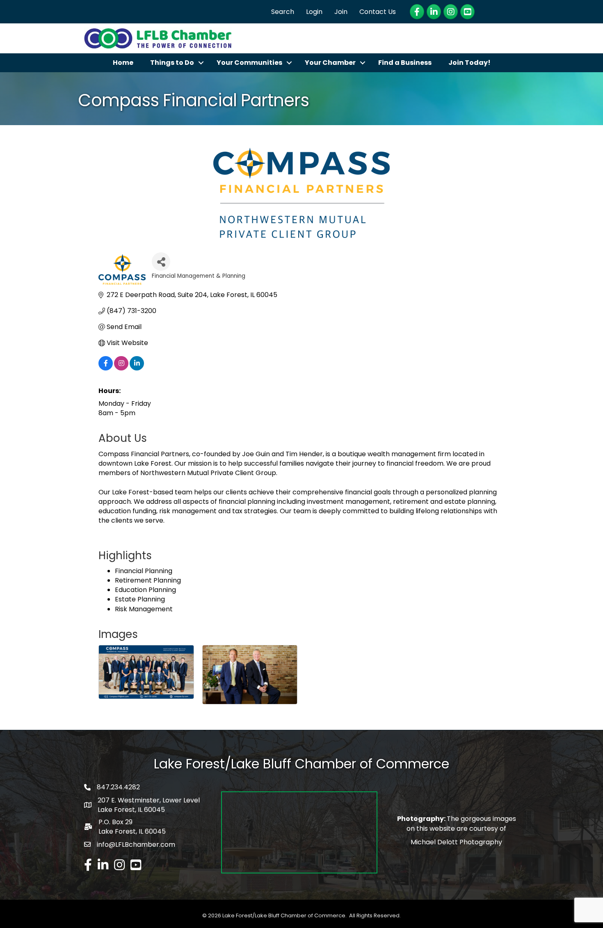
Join (340, 11)
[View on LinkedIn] (137, 368)
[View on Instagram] (121, 368)
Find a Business (405, 62)
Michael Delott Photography (456, 842)
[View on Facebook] (105, 368)
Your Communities (249, 62)
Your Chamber (330, 62)
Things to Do (172, 62)
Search (282, 11)
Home (123, 62)
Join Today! (469, 62)
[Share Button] (161, 261)
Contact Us (377, 11)
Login (314, 11)
